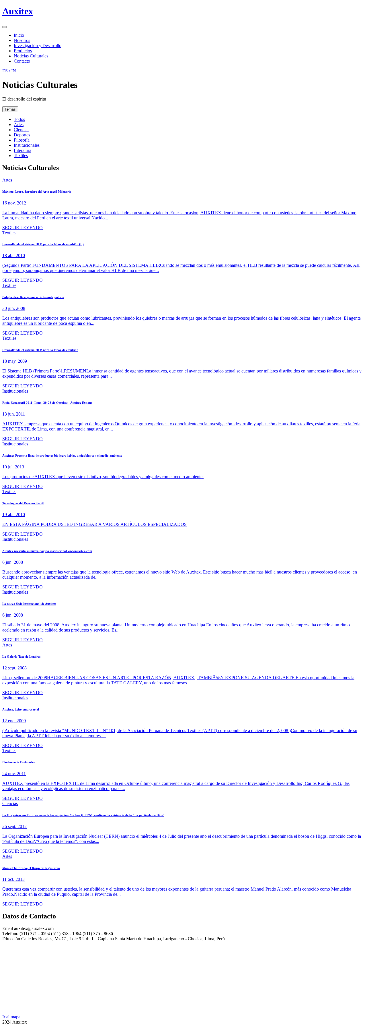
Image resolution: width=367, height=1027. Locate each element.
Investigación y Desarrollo (37, 45)
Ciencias (21, 129)
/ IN (9, 70)
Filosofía (22, 140)
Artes (19, 124)
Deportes (22, 134)
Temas (10, 109)
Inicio (19, 35)
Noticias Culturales (31, 55)
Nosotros (22, 40)
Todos (19, 119)
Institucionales (27, 145)
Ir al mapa (11, 1016)
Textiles (21, 155)
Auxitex (17, 11)
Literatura (22, 150)
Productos (23, 50)
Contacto (22, 61)
